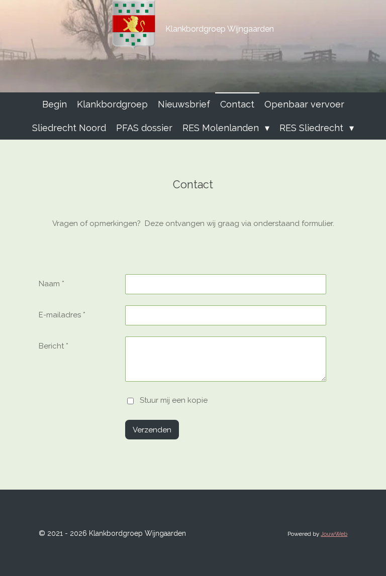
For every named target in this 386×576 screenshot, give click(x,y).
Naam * (51, 283)
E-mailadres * (62, 314)
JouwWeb (334, 533)
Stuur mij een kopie (174, 400)
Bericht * (53, 346)
